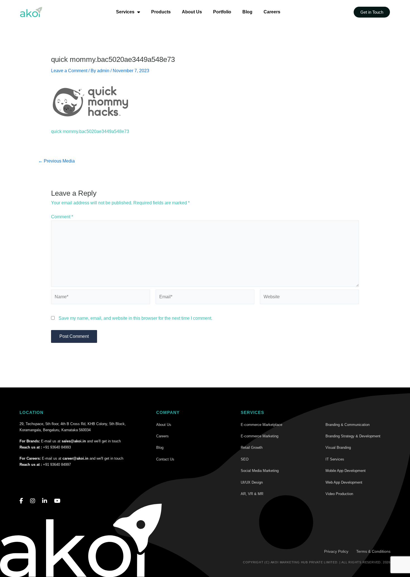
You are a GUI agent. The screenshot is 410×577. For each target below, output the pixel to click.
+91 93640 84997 (57, 464)
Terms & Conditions (373, 551)
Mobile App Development (345, 471)
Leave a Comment (69, 70)
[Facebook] (21, 501)
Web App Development (343, 482)
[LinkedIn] (44, 501)
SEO (245, 459)
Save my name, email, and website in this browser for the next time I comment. (135, 318)
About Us (192, 11)
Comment (62, 216)
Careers (272, 11)
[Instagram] (32, 501)
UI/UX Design (252, 482)
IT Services (334, 459)
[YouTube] (57, 501)
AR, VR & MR (252, 494)
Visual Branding (338, 447)
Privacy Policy (336, 551)
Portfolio (222, 11)
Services (125, 11)
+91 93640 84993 (57, 447)
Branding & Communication (347, 425)
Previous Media (56, 161)
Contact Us (165, 459)
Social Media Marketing (260, 471)
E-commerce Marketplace (261, 425)
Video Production (339, 494)
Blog (247, 11)
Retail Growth (251, 447)
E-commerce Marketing (259, 436)
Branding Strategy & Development (352, 436)
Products (161, 11)
